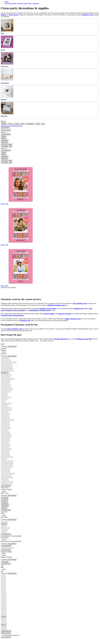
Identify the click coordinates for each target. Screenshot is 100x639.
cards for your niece (64, 313)
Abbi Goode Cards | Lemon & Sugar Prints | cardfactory (22, 3)
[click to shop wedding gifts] (7, 31)
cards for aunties (48, 313)
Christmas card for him (83, 339)
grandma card (78, 308)
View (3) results (6, 486)
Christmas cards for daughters (15, 310)
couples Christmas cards (73, 319)
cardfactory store (87, 15)
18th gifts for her (6, 126)
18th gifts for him (16, 126)
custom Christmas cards (14, 329)
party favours (13, 15)
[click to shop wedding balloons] (7, 97)
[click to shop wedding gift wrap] (7, 114)
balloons (3, 15)
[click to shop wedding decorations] (7, 80)
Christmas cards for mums (47, 308)
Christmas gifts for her (61, 339)
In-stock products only (11, 635)
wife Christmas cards (80, 303)
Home (6, 1)
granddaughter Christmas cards (39, 310)
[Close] (1, 345)
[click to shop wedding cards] (7, 47)
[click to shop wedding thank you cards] (7, 64)
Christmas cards (24, 320)
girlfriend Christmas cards (56, 305)
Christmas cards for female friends (12, 315)
